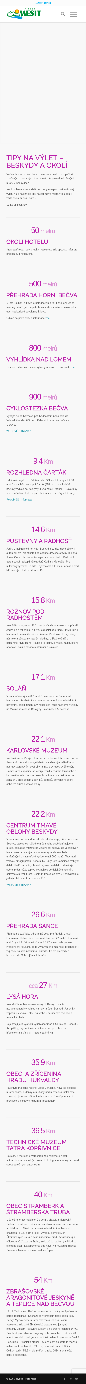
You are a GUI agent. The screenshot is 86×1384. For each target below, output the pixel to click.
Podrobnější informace (19, 499)
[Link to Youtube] (77, 1379)
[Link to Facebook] (65, 1379)
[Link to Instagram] (71, 1379)
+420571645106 (43, 3)
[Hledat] (62, 14)
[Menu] (73, 14)
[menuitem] (62, 14)
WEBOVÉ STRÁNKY (18, 431)
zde (47, 318)
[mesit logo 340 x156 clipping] (35, 14)
